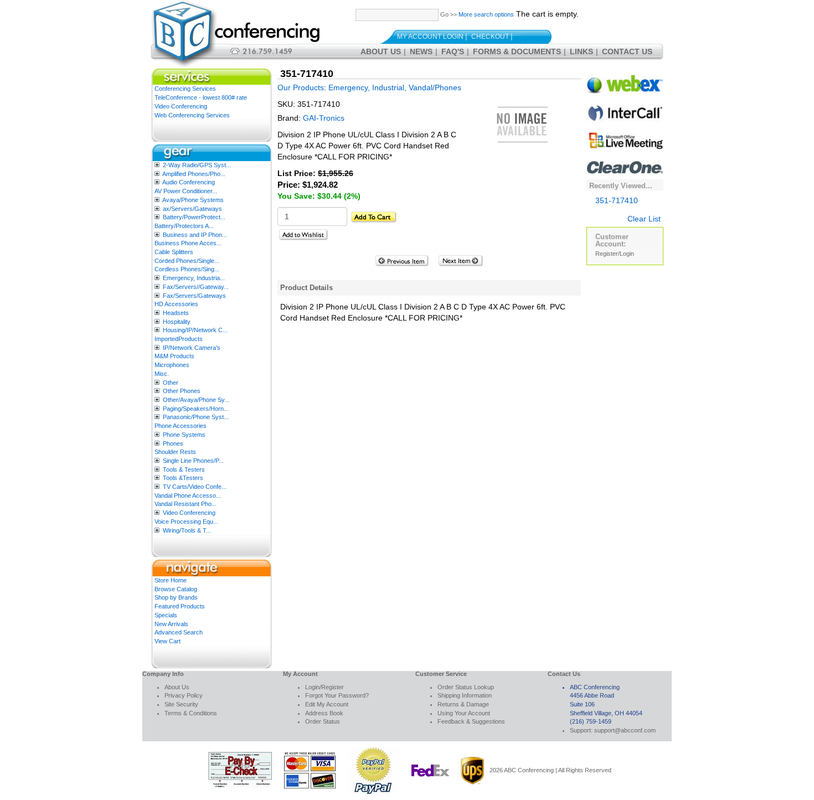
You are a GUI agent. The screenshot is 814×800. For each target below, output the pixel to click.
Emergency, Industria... (194, 278)
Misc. (161, 373)
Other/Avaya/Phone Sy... (196, 399)
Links (581, 51)
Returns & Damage (463, 704)
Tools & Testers (184, 469)
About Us (380, 51)
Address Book (324, 713)
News (421, 51)
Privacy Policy (183, 695)
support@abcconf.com (625, 730)
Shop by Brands (176, 597)
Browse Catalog (175, 589)
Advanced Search (178, 632)
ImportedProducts (178, 339)
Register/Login (614, 253)
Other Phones (181, 391)
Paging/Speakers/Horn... (196, 408)
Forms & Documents (517, 51)
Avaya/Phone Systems (193, 200)
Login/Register (324, 687)
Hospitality (176, 321)
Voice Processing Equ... (186, 521)
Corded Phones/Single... (186, 260)
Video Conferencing (180, 106)
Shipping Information (464, 695)
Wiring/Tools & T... (187, 530)
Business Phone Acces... (187, 243)
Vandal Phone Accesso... (187, 495)
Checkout (490, 36)
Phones (173, 443)
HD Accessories (176, 304)
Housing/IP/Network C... (195, 330)
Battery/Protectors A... (184, 226)
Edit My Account (326, 704)
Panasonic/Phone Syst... (196, 417)
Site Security (181, 704)
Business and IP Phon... (195, 234)
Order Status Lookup (465, 687)
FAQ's (452, 51)
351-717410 (616, 200)
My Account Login (430, 36)
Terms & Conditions (190, 713)
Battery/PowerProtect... (194, 217)
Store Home (170, 580)
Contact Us (627, 51)
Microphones (171, 365)
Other (170, 382)
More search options (486, 14)
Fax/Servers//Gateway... (196, 286)
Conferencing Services (185, 88)
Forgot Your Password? (337, 695)
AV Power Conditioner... (185, 191)
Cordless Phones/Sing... (186, 269)
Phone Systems (184, 434)
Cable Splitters (173, 252)
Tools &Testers (183, 477)
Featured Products (179, 606)
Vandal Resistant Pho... (185, 503)
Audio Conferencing (188, 182)
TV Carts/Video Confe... (194, 486)
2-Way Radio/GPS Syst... (197, 165)
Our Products (300, 87)
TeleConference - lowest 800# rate (200, 97)
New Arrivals (171, 624)
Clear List (644, 218)
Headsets (176, 312)
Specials (165, 615)
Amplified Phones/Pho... (193, 174)
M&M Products (174, 356)
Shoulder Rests (175, 451)
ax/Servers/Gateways (192, 208)
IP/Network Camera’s (191, 347)
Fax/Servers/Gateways (194, 295)
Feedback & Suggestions (471, 721)
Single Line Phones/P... (193, 460)
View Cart (167, 641)
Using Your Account (463, 713)
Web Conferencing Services (192, 115)
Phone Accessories (180, 425)
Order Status (322, 721)
